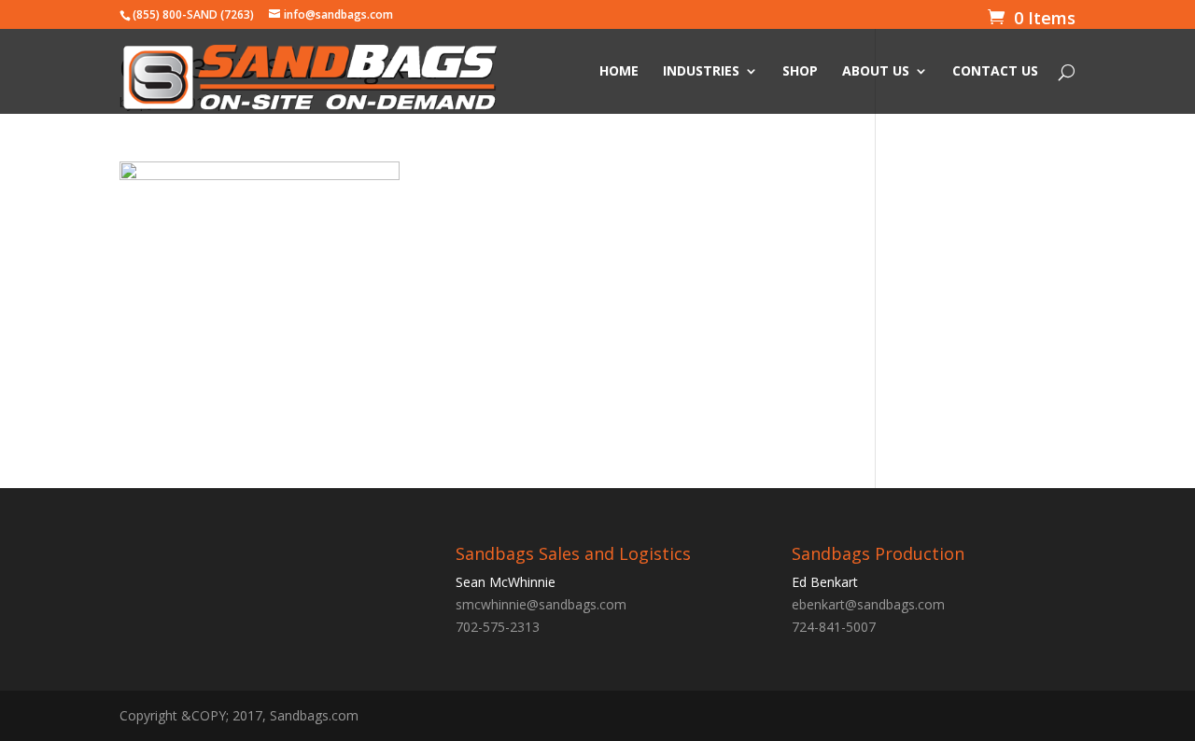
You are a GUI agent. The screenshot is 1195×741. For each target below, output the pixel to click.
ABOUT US (875, 71)
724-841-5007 (834, 627)
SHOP (800, 71)
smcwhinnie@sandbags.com (541, 604)
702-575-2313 (498, 627)
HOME (619, 71)
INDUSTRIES (701, 71)
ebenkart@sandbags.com (868, 604)
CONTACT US (995, 71)
